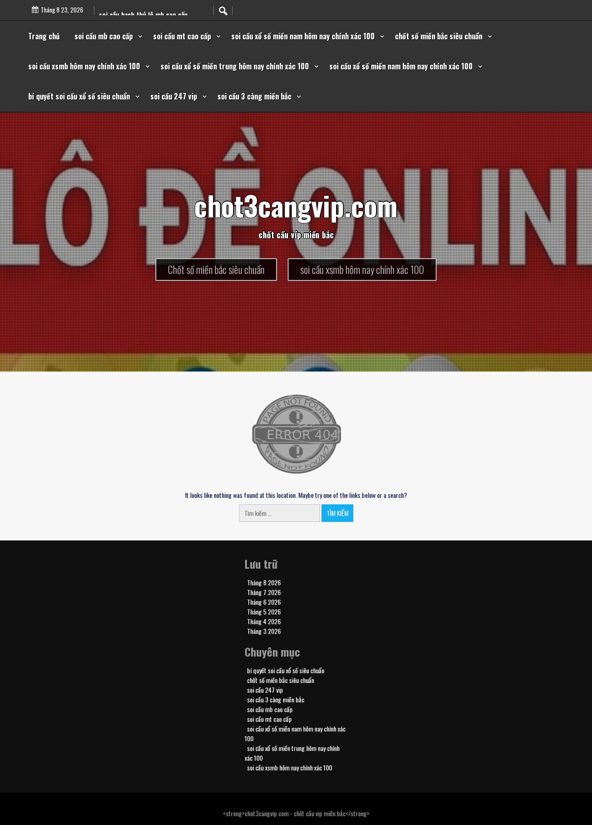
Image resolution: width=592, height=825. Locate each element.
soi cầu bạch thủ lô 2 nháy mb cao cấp (154, 7)
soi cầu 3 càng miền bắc (254, 96)
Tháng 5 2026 (264, 611)
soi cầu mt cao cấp (182, 36)
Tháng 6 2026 (264, 602)
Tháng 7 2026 (264, 592)
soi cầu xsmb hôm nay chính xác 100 (84, 66)
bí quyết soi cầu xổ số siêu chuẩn (79, 96)
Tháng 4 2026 (264, 621)
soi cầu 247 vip (173, 96)
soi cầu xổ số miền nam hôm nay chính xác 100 (303, 36)
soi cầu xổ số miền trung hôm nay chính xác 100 (234, 66)
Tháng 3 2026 (264, 631)
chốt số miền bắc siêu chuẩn (438, 36)
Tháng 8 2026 (264, 582)
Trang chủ (44, 36)
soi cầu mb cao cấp (103, 36)
